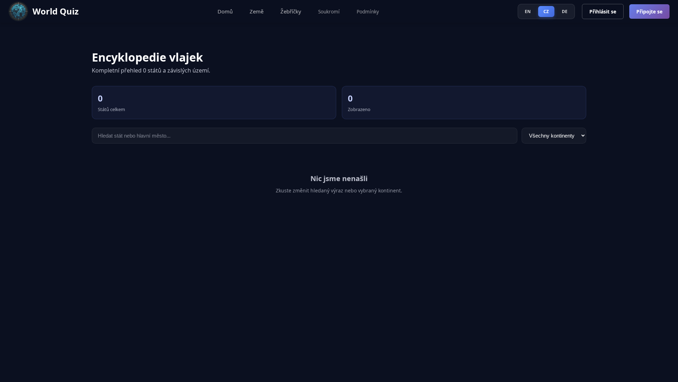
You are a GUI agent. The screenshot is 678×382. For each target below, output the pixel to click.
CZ (546, 11)
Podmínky (368, 11)
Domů (225, 11)
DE (565, 11)
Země (256, 11)
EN (528, 11)
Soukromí (329, 11)
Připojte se (649, 11)
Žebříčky (290, 11)
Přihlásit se (602, 11)
